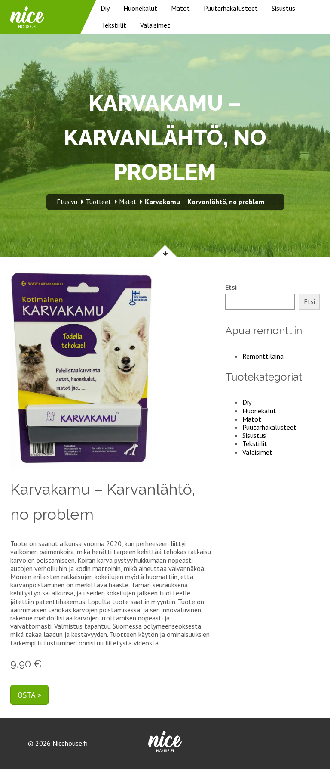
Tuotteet (98, 202)
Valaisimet (155, 25)
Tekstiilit (113, 25)
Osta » (29, 695)
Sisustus (283, 8)
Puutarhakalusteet (231, 8)
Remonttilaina (263, 356)
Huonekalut (140, 8)
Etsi (231, 287)
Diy (105, 8)
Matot (180, 8)
